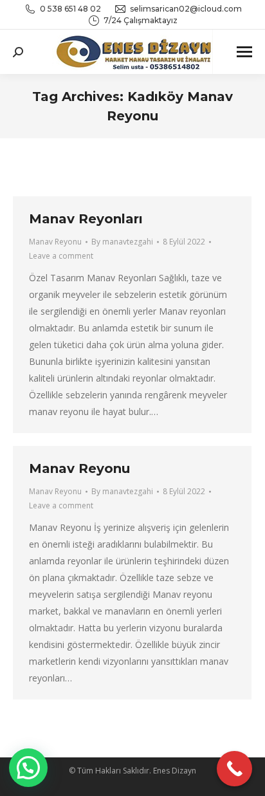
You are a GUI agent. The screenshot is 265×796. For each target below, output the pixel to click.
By (122, 241)
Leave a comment (61, 255)
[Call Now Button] (234, 768)
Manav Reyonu (55, 241)
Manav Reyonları (86, 219)
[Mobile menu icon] (244, 51)
